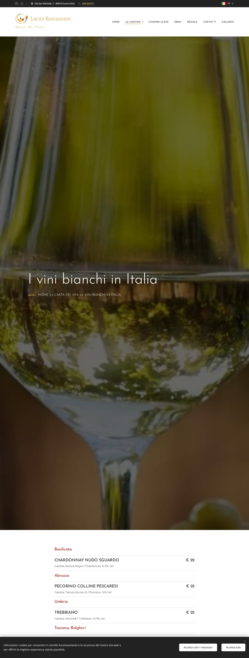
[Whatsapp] (22, 4)
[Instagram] (16, 4)
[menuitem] (116, 21)
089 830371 (88, 3)
